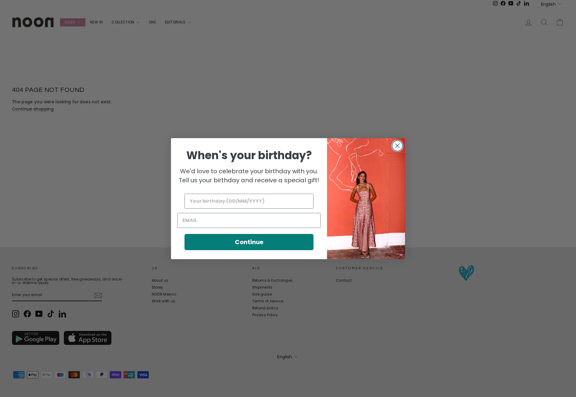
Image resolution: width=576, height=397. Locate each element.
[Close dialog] (397, 146)
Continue (249, 242)
